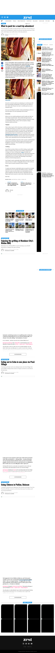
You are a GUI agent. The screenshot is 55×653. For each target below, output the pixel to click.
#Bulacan (20, 586)
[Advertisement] (27, 7)
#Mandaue (10, 342)
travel (19, 179)
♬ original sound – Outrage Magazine (25, 344)
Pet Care (47, 20)
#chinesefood (15, 586)
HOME (24, 646)
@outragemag (5, 342)
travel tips (24, 179)
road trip (28, 65)
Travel (14, 20)
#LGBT (30, 342)
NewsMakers (8, 20)
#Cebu (17, 344)
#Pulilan (11, 587)
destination (14, 179)
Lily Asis (11, 190)
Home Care (41, 20)
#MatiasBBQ (17, 342)
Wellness (35, 20)
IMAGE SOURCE (7, 100)
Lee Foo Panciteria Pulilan (25, 579)
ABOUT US (27, 23)
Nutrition (29, 20)
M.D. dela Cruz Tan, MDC (9, 250)
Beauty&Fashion (21, 20)
